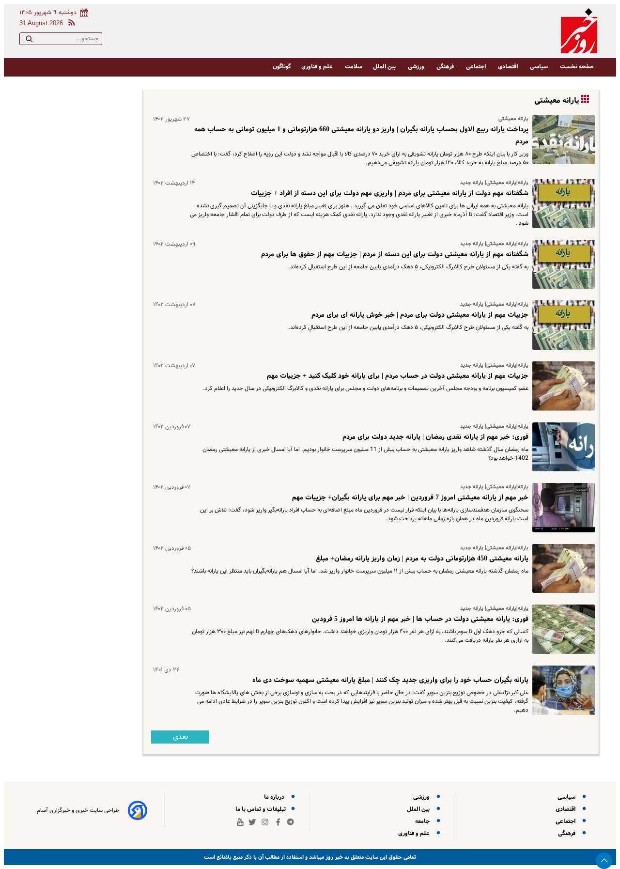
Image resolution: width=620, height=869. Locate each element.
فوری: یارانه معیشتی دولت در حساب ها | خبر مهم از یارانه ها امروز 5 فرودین (420, 619)
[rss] (70, 24)
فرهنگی (445, 66)
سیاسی (539, 66)
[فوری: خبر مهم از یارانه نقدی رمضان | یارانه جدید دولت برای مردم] (561, 447)
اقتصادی (508, 66)
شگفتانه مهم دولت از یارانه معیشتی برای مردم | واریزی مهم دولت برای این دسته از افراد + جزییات (389, 193)
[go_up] (604, 861)
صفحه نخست (577, 66)
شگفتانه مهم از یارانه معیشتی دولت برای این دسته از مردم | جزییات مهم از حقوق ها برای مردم (394, 254)
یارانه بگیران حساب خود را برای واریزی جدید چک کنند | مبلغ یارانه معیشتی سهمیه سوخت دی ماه (390, 680)
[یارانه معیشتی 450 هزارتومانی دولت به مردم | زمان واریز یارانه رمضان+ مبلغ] (561, 568)
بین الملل (385, 66)
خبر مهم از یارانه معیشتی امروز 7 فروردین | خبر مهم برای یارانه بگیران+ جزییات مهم (410, 497)
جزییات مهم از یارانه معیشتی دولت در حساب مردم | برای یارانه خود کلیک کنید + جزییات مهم (397, 376)
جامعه (424, 821)
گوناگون (282, 66)
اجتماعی (476, 66)
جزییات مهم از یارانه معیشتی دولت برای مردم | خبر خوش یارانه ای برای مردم (419, 315)
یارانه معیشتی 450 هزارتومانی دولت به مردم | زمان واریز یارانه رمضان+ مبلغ (422, 558)
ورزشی (417, 66)
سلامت (353, 66)
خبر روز (333, 857)
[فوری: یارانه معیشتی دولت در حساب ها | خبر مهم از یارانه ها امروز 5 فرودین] (561, 629)
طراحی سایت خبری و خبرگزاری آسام (78, 810)
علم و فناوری (317, 66)
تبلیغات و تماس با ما (261, 809)
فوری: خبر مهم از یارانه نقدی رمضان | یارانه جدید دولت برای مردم (435, 437)
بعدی (180, 737)
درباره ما (275, 797)
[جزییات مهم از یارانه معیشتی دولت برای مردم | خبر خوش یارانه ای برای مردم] (561, 325)
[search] (29, 40)
